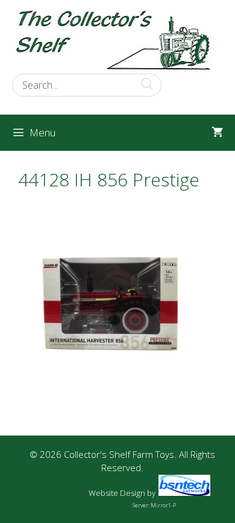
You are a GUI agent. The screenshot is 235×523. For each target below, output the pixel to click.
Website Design (117, 492)
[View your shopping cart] (217, 133)
